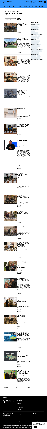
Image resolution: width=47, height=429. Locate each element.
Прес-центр (9, 6)
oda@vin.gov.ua (33, 403)
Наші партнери (34, 413)
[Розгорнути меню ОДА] (5, 6)
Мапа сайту (5, 397)
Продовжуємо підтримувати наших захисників (22, 24)
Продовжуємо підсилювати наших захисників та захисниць (23, 196)
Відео (38, 24)
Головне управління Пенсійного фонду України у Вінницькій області (23, 417)
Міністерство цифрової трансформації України (37, 415)
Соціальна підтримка (34, 34)
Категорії (9, 11)
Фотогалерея (33, 24)
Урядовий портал (6, 416)
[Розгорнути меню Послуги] (16, 6)
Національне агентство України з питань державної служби (8, 420)
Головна (5, 11)
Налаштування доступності (33, 2)
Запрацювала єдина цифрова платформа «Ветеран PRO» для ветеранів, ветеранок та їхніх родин (22, 111)
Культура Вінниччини (34, 54)
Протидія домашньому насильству (36, 59)
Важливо (25, 6)
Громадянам (31, 6)
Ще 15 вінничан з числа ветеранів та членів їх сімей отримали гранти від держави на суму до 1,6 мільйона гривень (23, 354)
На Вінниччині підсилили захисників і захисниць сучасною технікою (23, 125)
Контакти (41, 6)
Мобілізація (38, 44)
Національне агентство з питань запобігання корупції (36, 420)
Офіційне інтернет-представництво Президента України (8, 415)
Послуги (14, 6)
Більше (36, 6)
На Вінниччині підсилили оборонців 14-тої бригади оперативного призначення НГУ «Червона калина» (23, 244)
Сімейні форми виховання (35, 57)
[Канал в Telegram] (41, 1)
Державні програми (34, 49)
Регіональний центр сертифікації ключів (36, 418)
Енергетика (33, 44)
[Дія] (45, 2)
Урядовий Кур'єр (33, 416)
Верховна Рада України (6, 417)
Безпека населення (34, 26)
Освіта (36, 36)
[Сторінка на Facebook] (42, 1)
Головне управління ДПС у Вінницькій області (22, 419)
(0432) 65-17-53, (33, 408)
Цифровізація (33, 39)
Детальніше (19, 52)
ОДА (4, 6)
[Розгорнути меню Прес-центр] (11, 6)
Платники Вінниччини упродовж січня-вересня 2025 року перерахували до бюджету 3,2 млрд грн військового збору (23, 334)
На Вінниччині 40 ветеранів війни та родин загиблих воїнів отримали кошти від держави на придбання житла (23, 280)
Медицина (33, 31)
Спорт (32, 36)
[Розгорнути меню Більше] (37, 6)
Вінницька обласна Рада (20, 414)
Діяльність (20, 6)
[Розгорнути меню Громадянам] (33, 6)
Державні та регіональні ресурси (9, 413)
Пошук (27, 1)
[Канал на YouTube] (39, 1)
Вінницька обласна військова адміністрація (8, 2)
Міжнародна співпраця (35, 29)
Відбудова (40, 49)
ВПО (39, 36)
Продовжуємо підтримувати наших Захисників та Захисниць (23, 212)
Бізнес (41, 34)
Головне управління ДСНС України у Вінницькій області (22, 421)
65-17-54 (37, 408)
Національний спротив (34, 52)
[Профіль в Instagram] (38, 1)
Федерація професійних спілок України (37, 421)
